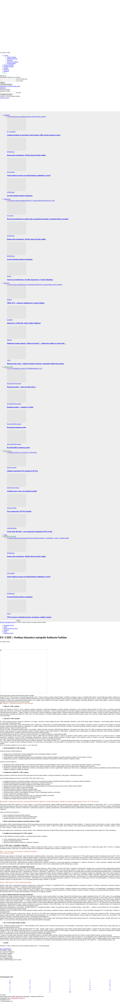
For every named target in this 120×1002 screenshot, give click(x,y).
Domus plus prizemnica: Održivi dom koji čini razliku (26, 155)
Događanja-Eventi (10, 622)
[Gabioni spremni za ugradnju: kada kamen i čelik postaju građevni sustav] (16, 130)
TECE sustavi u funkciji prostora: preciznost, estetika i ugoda (29, 617)
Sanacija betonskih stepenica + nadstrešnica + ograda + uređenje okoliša (49, 538)
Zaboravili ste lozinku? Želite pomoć (10, 86)
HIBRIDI (31, 368)
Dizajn (11, 116)
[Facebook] (3, 644)
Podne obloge (43, 200)
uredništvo (10, 320)
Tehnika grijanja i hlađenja (55, 284)
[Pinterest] (15, 644)
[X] (9, 644)
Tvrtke (5, 535)
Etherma (9, 299)
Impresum (10, 60)
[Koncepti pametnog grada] (16, 422)
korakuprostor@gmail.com (17, 998)
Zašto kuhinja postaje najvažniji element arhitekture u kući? (29, 175)
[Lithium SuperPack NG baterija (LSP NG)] (16, 466)
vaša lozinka (19, 81)
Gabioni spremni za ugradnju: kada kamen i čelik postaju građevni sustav (34, 135)
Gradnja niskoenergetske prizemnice (19, 538)
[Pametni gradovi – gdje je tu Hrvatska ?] (16, 382)
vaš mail (18, 92)
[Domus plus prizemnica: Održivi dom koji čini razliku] (16, 150)
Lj (90, 985)
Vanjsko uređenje (41, 116)
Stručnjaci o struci (8, 633)
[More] (28, 644)
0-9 (70, 991)
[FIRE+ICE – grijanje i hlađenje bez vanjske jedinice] (16, 298)
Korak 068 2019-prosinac (14, 383)
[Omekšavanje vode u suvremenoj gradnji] (16, 486)
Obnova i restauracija (33, 200)
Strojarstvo (6, 283)
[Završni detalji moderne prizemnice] (16, 190)
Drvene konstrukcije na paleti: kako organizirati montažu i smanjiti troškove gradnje (37, 219)
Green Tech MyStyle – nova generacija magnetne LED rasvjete (29, 531)
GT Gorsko (10, 215)
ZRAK (35, 452)
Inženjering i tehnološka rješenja (29, 284)
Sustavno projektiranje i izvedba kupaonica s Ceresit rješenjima (30, 280)
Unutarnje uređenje (31, 116)
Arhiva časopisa (11, 57)
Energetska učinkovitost (15, 200)
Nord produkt (11, 172)
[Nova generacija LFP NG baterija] (16, 506)
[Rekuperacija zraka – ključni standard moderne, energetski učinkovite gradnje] (16, 358)
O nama (6, 55)
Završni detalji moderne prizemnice (20, 196)
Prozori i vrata (51, 200)
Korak (5, 627)
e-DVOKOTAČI (24, 368)
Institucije (6, 71)
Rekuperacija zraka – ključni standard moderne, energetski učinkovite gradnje (35, 364)
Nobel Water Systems (13, 487)
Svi (8, 116)
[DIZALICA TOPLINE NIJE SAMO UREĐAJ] (16, 318)
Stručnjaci (6, 69)
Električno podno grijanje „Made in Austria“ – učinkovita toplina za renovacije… (36, 343)
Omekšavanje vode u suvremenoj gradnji (22, 491)
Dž (10, 982)
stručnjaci (6, 630)
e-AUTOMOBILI (14, 368)
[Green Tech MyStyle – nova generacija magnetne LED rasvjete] (16, 526)
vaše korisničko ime (21, 79)
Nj (30, 987)
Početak (2, 622)
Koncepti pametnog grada (16, 427)
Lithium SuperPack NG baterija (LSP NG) (22, 471)
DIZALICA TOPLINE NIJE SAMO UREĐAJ (24, 323)
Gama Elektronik (12, 528)
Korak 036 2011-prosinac (11, 628)
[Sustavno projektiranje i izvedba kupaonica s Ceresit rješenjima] (16, 274)
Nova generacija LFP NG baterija (19, 511)
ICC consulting (11, 131)
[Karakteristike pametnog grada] (16, 442)
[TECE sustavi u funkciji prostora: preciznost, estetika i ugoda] (16, 612)
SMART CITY (38, 368)
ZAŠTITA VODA (27, 452)
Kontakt (6, 68)
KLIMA (11, 452)
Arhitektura (7, 115)
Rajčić (5, 631)
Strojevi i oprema (43, 284)
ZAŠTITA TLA (18, 452)
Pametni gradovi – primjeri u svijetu (20, 407)
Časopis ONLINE (9, 65)
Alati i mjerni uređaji (14, 284)
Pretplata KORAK (12, 58)
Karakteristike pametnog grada (18, 447)
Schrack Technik (11, 467)
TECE (9, 613)
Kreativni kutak (11, 63)
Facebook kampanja (12, 62)
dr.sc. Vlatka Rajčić (5, 948)
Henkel (9, 276)
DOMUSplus (10, 152)
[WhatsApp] (22, 644)
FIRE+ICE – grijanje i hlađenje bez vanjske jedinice (26, 303)
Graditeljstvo (7, 199)
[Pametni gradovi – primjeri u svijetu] (16, 402)
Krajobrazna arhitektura (19, 116)
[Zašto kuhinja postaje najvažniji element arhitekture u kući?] (16, 170)
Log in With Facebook (6, 84)
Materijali (24, 200)
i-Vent (8, 360)
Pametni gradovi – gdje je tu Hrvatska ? (21, 387)
